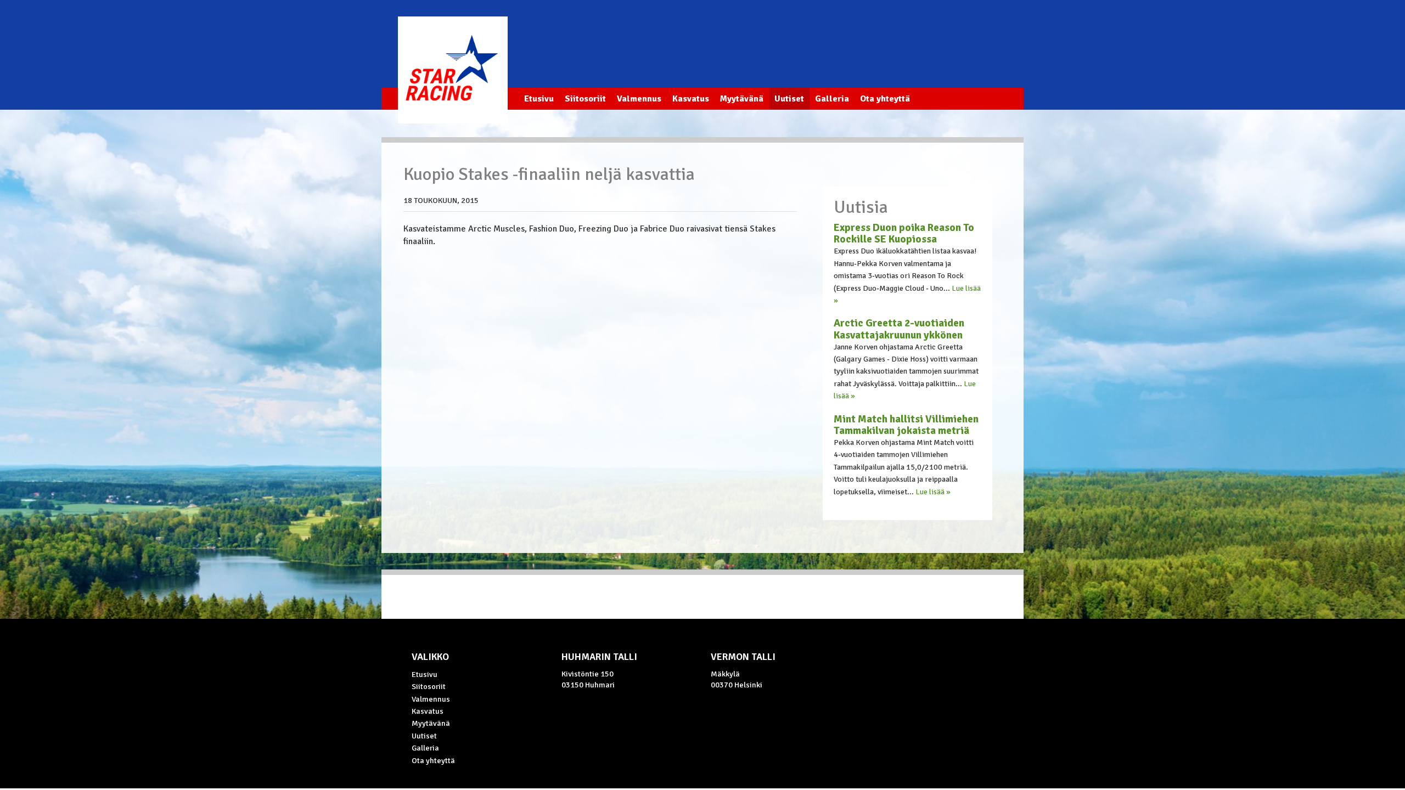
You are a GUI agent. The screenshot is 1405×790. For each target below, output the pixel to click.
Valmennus (639, 98)
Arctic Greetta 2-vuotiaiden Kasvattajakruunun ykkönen (899, 329)
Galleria (832, 98)
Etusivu (539, 98)
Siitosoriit (585, 98)
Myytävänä (741, 98)
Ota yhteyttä (885, 98)
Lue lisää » (933, 491)
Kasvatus (690, 98)
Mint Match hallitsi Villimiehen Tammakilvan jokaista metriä (906, 425)
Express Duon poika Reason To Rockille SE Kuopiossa (904, 233)
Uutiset (789, 98)
